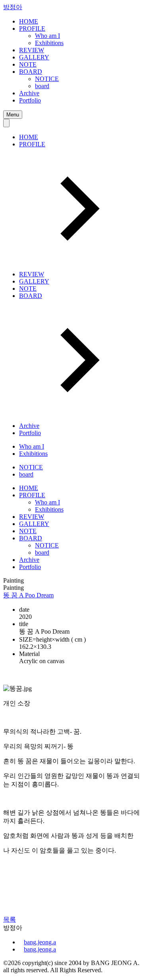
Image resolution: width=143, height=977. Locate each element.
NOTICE (47, 78)
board (42, 86)
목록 (9, 919)
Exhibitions (49, 42)
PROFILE (32, 28)
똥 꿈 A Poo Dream (28, 595)
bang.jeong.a (40, 942)
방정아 (12, 7)
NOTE (28, 64)
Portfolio (30, 100)
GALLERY (34, 57)
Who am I (47, 35)
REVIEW (31, 50)
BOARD (30, 71)
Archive (29, 93)
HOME (28, 21)
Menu (12, 115)
